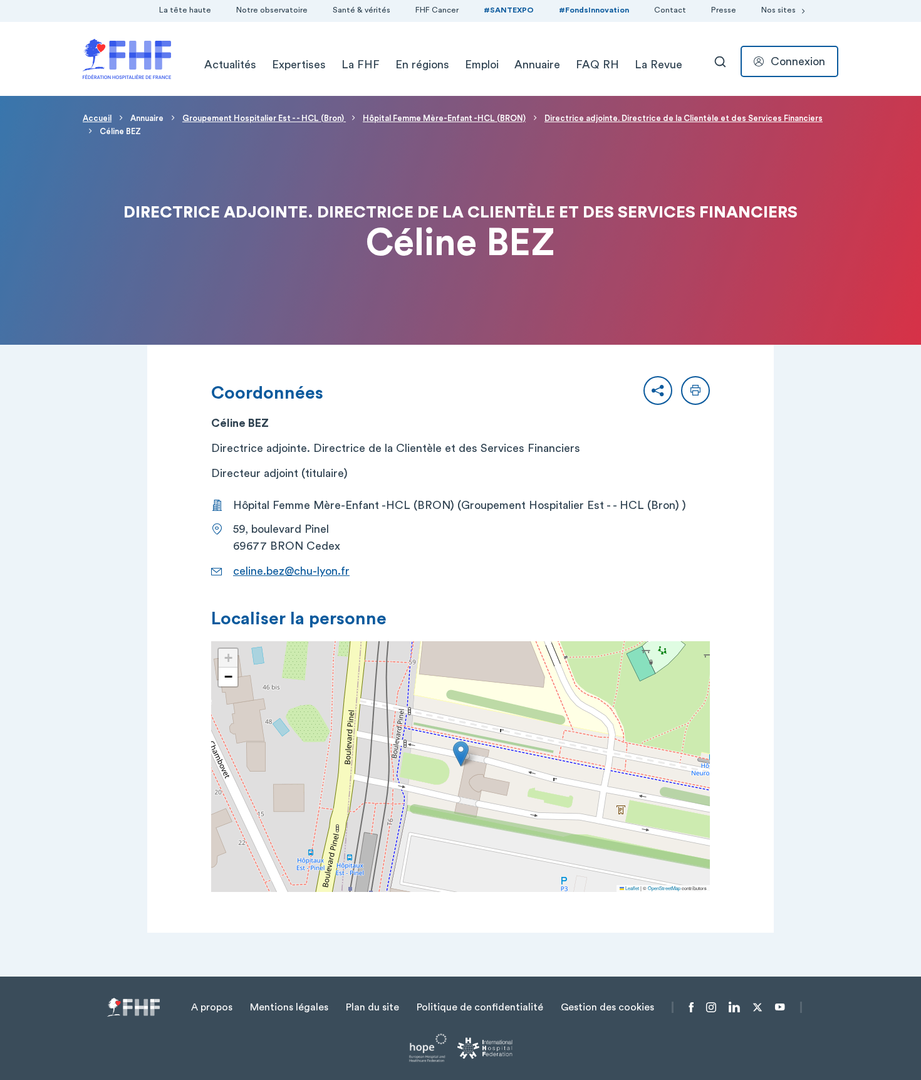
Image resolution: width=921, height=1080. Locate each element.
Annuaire (537, 64)
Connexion (798, 61)
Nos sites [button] (778, 10)
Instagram (711, 1007)
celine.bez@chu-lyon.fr (291, 571)
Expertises (299, 64)
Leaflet (631, 887)
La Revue (658, 64)
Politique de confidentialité (480, 1007)
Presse (723, 10)
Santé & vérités (361, 10)
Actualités (230, 64)
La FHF (360, 64)
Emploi (482, 64)
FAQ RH (597, 64)
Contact (670, 10)
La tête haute (185, 10)
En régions (422, 64)
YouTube (780, 1007)
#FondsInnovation (594, 10)
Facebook (691, 1007)
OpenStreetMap (664, 887)
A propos (211, 1007)
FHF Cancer (437, 10)
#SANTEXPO (509, 10)
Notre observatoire (272, 10)
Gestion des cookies (607, 1007)
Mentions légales (289, 1007)
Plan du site (372, 1007)
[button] (657, 390)
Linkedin (734, 1007)
